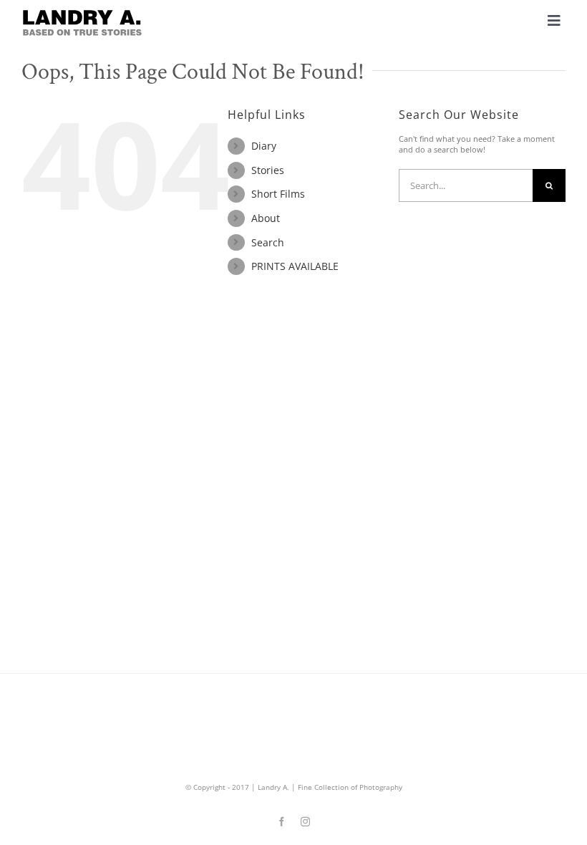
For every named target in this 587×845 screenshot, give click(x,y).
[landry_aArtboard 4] (82, 13)
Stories (267, 170)
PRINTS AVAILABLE (295, 266)
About (265, 218)
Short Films (278, 194)
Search (267, 242)
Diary (263, 146)
